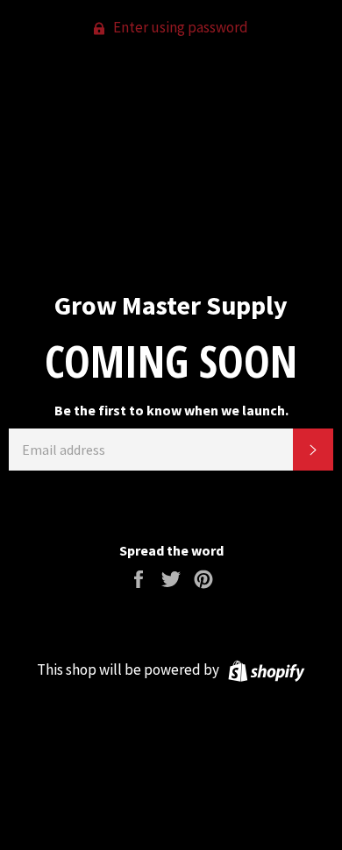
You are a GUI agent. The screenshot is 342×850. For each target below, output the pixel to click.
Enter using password (179, 27)
